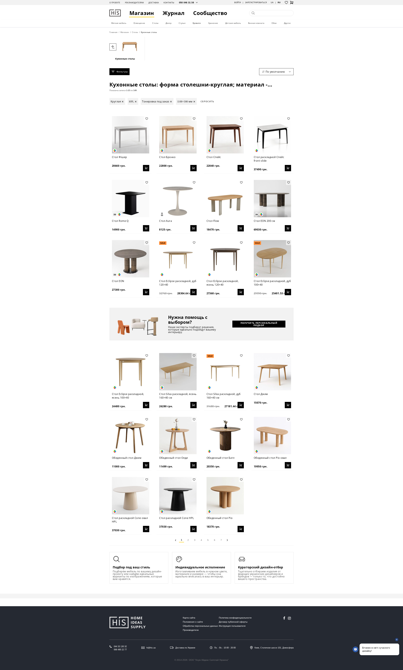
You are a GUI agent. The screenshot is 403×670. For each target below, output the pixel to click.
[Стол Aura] (177, 198)
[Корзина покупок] (292, 3)
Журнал (173, 13)
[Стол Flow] (225, 198)
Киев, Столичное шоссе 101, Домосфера (274, 648)
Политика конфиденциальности (235, 617)
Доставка (153, 2)
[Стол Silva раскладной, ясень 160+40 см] (177, 371)
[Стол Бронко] (177, 134)
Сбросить (207, 101)
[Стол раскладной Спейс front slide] (272, 134)
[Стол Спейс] (225, 134)
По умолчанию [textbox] (275, 71)
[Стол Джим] (272, 371)
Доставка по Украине (185, 648)
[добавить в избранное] (146, 118)
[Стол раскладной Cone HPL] (177, 495)
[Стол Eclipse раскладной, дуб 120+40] (177, 258)
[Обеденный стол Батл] (225, 435)
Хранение (213, 23)
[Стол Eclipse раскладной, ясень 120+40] (225, 258)
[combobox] (276, 71)
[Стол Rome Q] (130, 198)
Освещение (139, 23)
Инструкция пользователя (232, 626)
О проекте (114, 2)
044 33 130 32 (120, 646)
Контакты (169, 2)
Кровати (197, 23)
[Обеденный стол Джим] (130, 435)
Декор (168, 23)
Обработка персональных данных (200, 626)
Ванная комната (256, 23)
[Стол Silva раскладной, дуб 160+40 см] (225, 371)
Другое (287, 23)
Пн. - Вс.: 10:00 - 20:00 (225, 648)
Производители (191, 630)
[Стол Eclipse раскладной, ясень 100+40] (130, 371)
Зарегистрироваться (256, 2)
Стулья (182, 23)
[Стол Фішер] (130, 134)
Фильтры (122, 71)
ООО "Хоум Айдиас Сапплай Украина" (209, 660)
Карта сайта (189, 617)
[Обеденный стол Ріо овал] (272, 435)
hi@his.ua (151, 648)
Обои (274, 23)
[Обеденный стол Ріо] (225, 495)
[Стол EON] (130, 258)
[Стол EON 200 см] (272, 198)
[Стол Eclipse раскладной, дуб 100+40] (272, 258)
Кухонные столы (125, 58)
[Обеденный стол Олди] (177, 435)
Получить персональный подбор (259, 324)
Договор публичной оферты (233, 622)
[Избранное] (286, 2)
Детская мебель (233, 23)
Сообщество (210, 13)
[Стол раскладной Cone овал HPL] (130, 495)
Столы (155, 23)
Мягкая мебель (118, 23)
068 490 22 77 (120, 649)
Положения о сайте (193, 622)
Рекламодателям (134, 2)
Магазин (141, 13)
